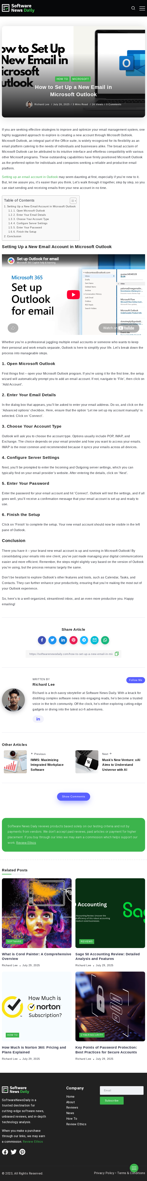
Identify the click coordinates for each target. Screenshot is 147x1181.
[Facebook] (5, 1152)
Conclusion (14, 236)
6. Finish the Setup (24, 231)
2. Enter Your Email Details (29, 214)
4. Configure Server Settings (30, 223)
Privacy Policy (104, 1173)
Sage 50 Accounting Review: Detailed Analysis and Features (107, 956)
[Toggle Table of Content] (71, 201)
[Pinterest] (22, 1152)
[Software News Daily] (18, 8)
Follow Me (135, 680)
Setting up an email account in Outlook (30, 177)
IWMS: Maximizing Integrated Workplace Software (47, 764)
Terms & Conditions (131, 1173)
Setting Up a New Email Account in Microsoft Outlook (41, 206)
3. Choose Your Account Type (31, 219)
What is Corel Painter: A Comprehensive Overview (36, 956)
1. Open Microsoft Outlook (29, 210)
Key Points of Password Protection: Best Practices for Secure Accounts (106, 1050)
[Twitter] (13, 1152)
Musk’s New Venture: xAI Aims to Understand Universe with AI (121, 764)
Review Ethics (33, 1141)
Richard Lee (42, 104)
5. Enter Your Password (27, 227)
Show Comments (73, 796)
